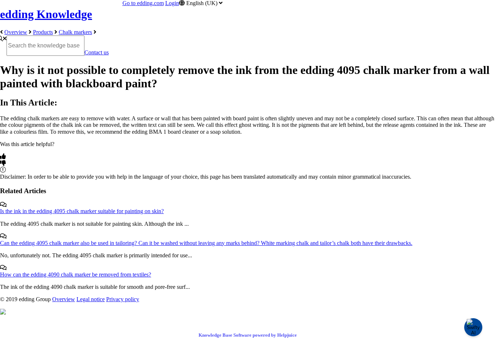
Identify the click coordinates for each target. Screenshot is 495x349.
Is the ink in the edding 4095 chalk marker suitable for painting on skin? (82, 211)
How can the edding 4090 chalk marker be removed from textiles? (75, 274)
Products (43, 32)
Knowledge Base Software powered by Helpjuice (248, 335)
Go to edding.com (143, 3)
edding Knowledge (46, 14)
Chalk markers (75, 32)
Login (172, 3)
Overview (15, 32)
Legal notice (90, 299)
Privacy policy (122, 299)
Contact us (96, 52)
